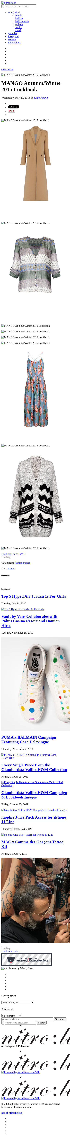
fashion (19, 18)
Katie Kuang (41, 97)
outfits (18, 27)
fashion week (22, 21)
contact (12, 39)
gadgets (19, 24)
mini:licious (14, 42)
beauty (18, 15)
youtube (12, 33)
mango (26, 562)
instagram (13, 36)
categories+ (14, 12)
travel (18, 30)
